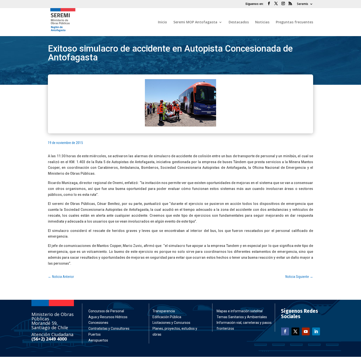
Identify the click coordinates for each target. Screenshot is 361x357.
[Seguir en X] (295, 331)
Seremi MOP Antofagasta (195, 22)
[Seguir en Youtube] (306, 331)
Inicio (162, 22)
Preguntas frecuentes (294, 22)
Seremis (302, 4)
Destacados (239, 22)
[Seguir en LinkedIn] (316, 331)
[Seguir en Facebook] (285, 331)
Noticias (262, 22)
